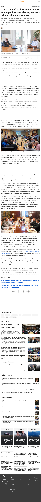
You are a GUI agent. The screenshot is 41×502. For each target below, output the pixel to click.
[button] (1, 1)
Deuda (3, 317)
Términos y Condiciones (36, 478)
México (12, 484)
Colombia (12, 479)
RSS (12, 491)
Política (2, 6)
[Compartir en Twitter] (31, 58)
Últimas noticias (13, 317)
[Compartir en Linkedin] (33, 58)
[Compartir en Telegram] (36, 58)
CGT (2, 315)
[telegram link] (5, 484)
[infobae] (20, 1)
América (12, 477)
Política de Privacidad (36, 481)
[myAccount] (39, 1)
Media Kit (28, 486)
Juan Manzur (14, 315)
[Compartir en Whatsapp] (26, 58)
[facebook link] (2, 481)
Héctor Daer (7, 315)
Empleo (20, 479)
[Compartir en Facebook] (28, 58)
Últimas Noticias (12, 489)
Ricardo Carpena (8, 27)
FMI (20, 315)
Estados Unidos (12, 482)
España (12, 481)
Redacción (20, 477)
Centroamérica (12, 487)
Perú (12, 486)
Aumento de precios (26, 315)
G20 (7, 317)
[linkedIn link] (7, 484)
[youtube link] (2, 484)
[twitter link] (5, 481)
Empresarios (35, 315)
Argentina (28, 477)
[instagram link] (7, 481)
